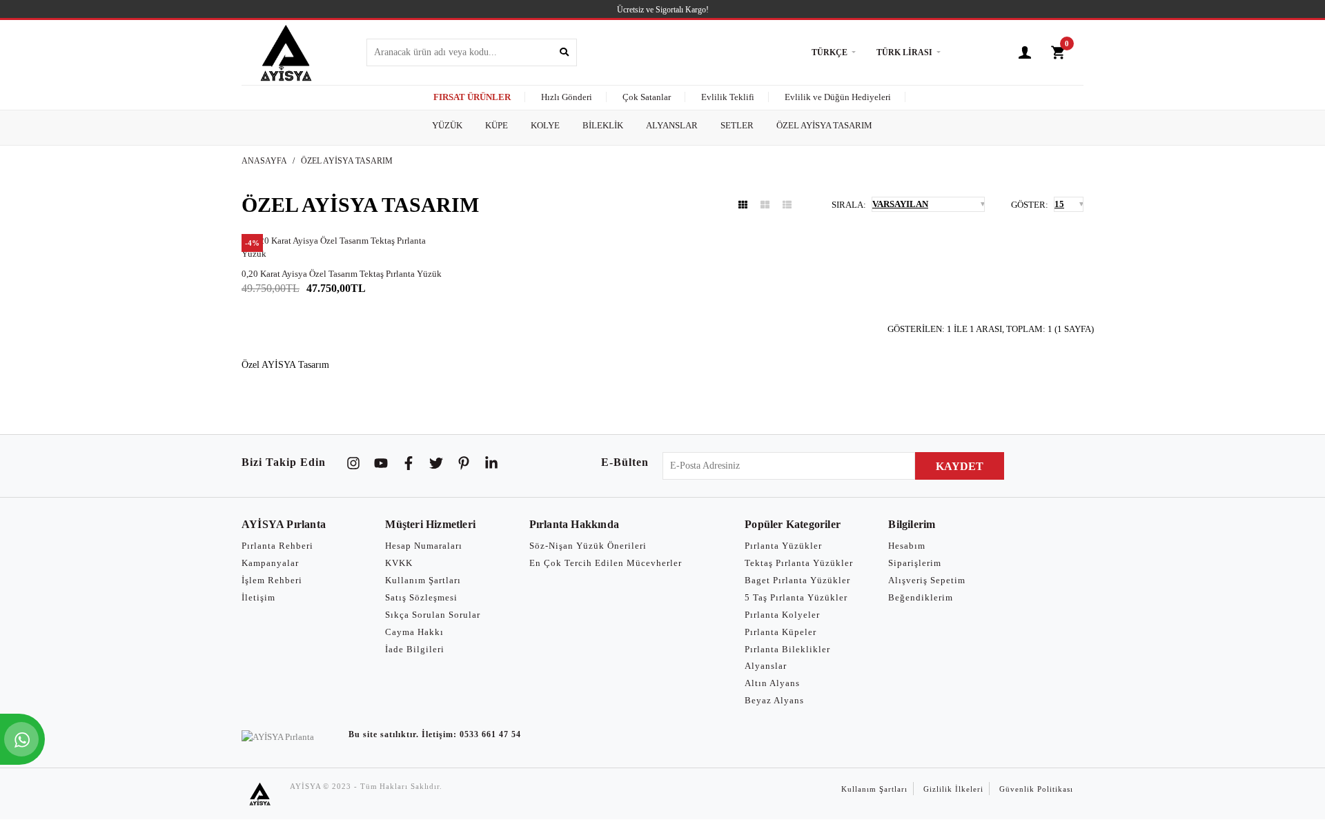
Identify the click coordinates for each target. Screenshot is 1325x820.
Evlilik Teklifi (727, 97)
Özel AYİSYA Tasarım (347, 161)
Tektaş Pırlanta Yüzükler (799, 563)
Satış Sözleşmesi (421, 597)
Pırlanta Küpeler (780, 632)
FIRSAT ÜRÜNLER (472, 97)
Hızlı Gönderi (566, 97)
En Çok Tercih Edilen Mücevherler (605, 563)
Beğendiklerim (920, 597)
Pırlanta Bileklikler (787, 649)
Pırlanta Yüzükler (783, 545)
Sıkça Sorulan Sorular (432, 614)
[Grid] (743, 205)
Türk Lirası (904, 52)
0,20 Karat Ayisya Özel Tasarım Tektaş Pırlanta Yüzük (342, 274)
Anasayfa (264, 161)
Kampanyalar (270, 563)
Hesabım (906, 545)
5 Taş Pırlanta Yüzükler (796, 597)
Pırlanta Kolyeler (782, 614)
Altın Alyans (772, 683)
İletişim (258, 597)
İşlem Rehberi (272, 580)
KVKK (399, 563)
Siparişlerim (914, 563)
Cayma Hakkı (414, 632)
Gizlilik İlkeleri (953, 789)
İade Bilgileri (414, 649)
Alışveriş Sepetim (926, 580)
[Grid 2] (765, 205)
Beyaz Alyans (774, 700)
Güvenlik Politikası (1036, 789)
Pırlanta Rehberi (277, 545)
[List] (787, 205)
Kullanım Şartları (423, 580)
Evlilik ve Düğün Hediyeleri (838, 97)
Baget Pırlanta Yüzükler (797, 580)
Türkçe (829, 52)
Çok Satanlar (646, 97)
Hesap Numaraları (423, 545)
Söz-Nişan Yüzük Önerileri (588, 545)
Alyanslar (766, 666)
